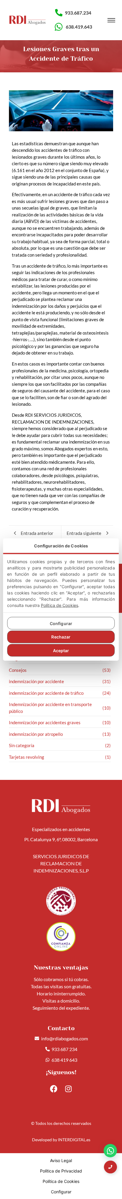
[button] (110, 1150)
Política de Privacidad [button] (61, 1170)
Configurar (61, 623)
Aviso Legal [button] (61, 1160)
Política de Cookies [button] (61, 1181)
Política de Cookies (59, 605)
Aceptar (61, 650)
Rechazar (60, 636)
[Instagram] (68, 1088)
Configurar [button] (61, 1191)
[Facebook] (53, 1088)
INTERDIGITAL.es (74, 1139)
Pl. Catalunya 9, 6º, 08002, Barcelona (61, 839)
